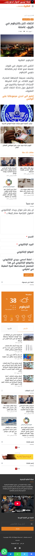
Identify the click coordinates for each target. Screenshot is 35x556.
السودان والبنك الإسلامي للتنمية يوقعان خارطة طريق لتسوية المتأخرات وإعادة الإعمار (8, 171)
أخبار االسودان (26, 19)
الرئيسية (30, 15)
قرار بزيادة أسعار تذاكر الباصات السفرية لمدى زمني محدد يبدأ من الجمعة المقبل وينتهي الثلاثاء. (12, 347)
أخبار (25, 15)
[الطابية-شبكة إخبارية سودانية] (22, 6)
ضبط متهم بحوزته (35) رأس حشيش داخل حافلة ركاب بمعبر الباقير (27, 191)
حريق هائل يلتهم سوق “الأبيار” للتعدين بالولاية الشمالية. (27, 170)
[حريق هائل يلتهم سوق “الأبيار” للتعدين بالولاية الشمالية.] (26, 161)
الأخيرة (9, 328)
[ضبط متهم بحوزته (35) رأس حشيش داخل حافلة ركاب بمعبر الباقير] (26, 183)
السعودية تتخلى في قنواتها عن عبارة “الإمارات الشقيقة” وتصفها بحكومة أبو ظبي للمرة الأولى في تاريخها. (12, 337)
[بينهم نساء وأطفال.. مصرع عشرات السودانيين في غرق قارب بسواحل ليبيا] (9, 421)
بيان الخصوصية (15, 543)
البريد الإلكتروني (25, 244)
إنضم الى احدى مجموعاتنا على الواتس (18, 97)
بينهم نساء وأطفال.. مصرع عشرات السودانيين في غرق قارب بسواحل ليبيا (10, 430)
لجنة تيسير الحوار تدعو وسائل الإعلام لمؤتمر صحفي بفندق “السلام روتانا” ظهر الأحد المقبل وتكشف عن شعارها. (9, 193)
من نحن (22, 543)
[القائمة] (33, 7)
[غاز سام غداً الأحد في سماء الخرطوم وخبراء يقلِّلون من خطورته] (28, 357)
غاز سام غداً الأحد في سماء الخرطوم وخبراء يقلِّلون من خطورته (12, 356)
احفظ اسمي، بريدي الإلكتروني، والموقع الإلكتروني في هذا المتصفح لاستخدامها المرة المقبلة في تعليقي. (17, 264)
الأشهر (25, 328)
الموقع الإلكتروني (25, 252)
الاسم (30, 237)
